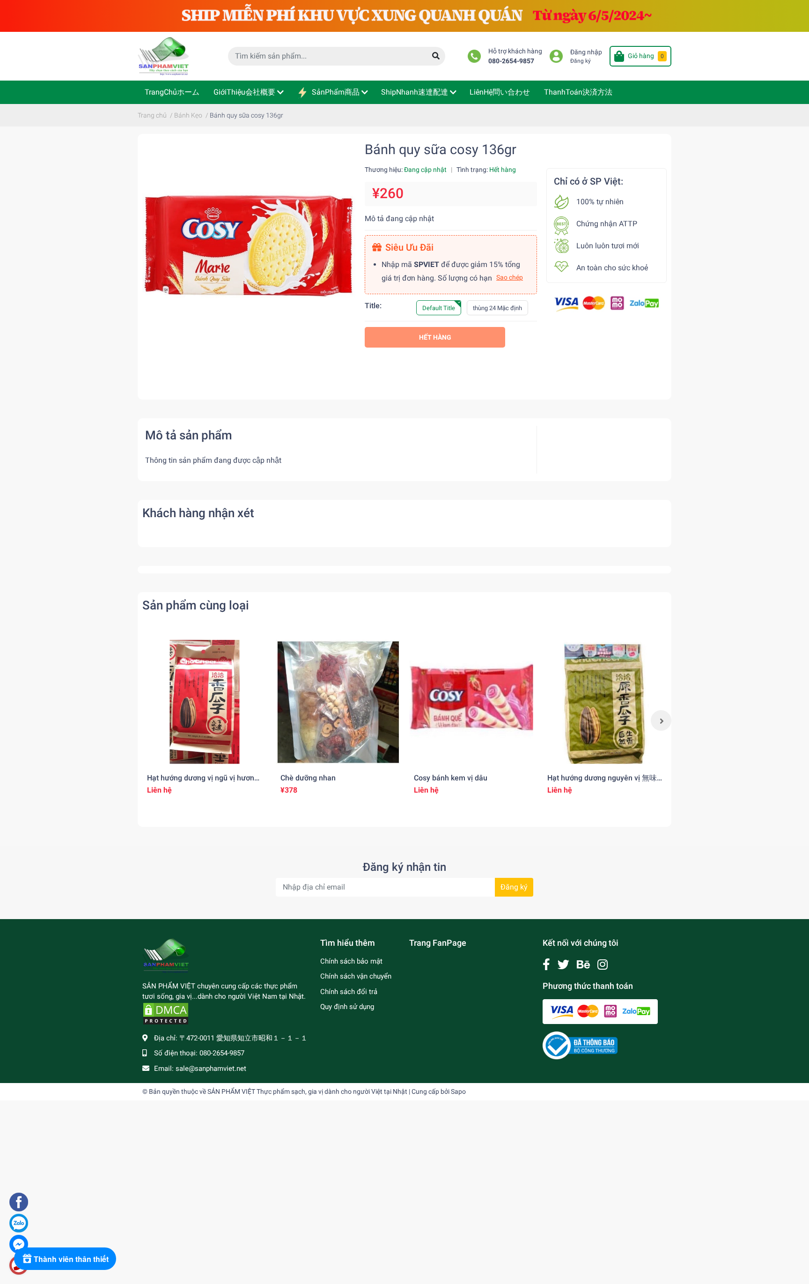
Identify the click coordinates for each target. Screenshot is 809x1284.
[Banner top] (404, 15)
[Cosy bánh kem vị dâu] (471, 702)
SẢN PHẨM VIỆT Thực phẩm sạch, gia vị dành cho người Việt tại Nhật (307, 1091)
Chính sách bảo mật (351, 961)
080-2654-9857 (511, 61)
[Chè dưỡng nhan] (338, 702)
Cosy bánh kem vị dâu (450, 777)
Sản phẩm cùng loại (195, 605)
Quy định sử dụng (347, 1006)
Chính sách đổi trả (348, 991)
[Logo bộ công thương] (580, 1045)
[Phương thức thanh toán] (606, 303)
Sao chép (509, 277)
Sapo (458, 1091)
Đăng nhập (586, 52)
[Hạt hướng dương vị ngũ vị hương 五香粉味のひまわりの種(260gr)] (204, 702)
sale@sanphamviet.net (211, 1068)
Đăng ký (580, 61)
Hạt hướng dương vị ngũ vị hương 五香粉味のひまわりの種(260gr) (202, 782)
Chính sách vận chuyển (355, 976)
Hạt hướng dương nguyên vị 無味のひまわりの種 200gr (602, 782)
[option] (204, 720)
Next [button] (661, 720)
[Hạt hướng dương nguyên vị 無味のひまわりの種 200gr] (605, 702)
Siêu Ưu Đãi (409, 247)
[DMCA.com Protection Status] (165, 1013)
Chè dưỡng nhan (308, 777)
